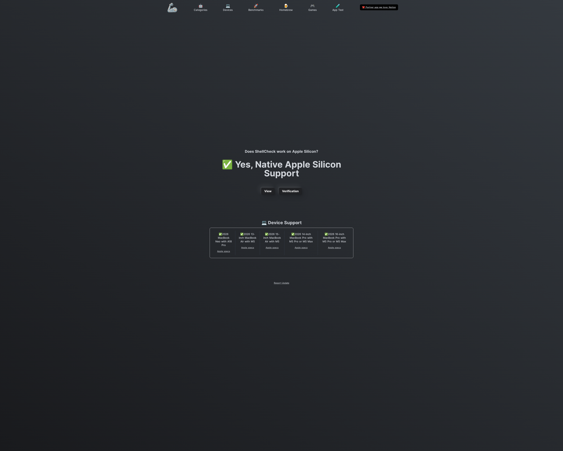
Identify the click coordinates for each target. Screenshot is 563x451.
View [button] (268, 191)
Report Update (281, 283)
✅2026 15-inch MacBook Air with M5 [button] (272, 238)
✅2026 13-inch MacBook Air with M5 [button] (247, 238)
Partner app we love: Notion (379, 7)
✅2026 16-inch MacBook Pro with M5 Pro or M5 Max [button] (334, 238)
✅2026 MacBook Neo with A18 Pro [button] (223, 240)
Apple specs (223, 251)
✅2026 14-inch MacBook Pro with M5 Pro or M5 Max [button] (301, 238)
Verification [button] (290, 191)
